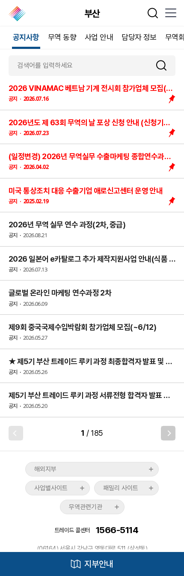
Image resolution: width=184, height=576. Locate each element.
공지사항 (26, 37)
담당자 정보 (139, 37)
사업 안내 (99, 37)
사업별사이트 (51, 488)
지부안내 (98, 564)
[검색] (164, 65)
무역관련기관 (85, 507)
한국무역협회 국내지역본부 (18, 13)
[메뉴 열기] (170, 13)
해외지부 (45, 469)
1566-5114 (117, 530)
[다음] (168, 433)
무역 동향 (62, 37)
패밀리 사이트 (120, 488)
